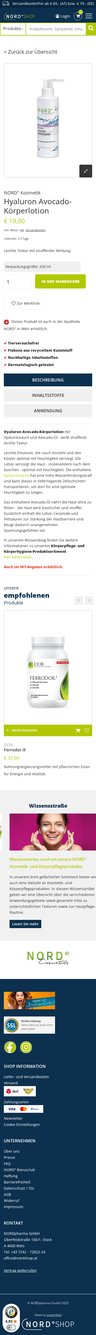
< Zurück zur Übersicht (30, 51)
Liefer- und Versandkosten (26, 1076)
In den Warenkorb (60, 281)
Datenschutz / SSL (19, 1188)
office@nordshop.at (20, 1258)
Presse (9, 1157)
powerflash (54, 1315)
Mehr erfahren (24, 730)
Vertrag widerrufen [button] (20, 1270)
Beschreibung (48, 380)
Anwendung (48, 411)
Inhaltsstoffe (48, 395)
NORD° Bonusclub (19, 1169)
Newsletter (13, 1118)
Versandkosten (36, 230)
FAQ (7, 1163)
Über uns (12, 1151)
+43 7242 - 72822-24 (28, 1251)
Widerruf (11, 1200)
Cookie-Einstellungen (22, 1124)
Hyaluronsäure (16, 475)
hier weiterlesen (18, 557)
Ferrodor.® (15, 747)
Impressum (13, 1206)
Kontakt (13, 1223)
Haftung (11, 1175)
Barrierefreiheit (17, 1182)
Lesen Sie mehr (19, 923)
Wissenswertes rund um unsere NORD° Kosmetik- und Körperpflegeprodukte (42, 862)
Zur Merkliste (28, 303)
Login (64, 15)
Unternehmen (20, 1141)
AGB (7, 1194)
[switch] (11, 1327)
